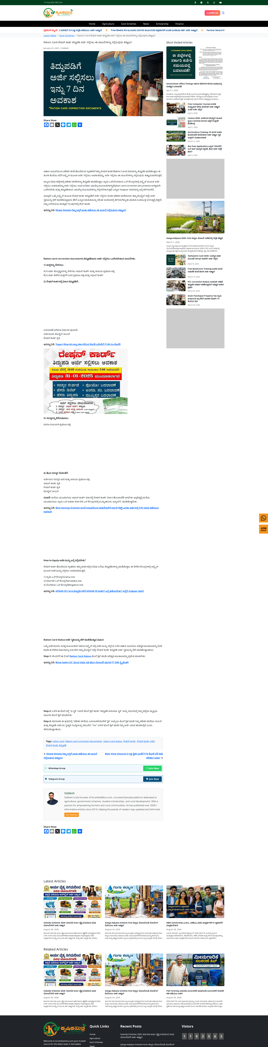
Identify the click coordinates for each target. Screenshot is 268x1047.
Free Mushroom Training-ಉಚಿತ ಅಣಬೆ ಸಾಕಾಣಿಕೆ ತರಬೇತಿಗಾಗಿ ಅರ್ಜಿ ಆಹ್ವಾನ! (205, 270)
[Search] (223, 13)
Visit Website (72, 814)
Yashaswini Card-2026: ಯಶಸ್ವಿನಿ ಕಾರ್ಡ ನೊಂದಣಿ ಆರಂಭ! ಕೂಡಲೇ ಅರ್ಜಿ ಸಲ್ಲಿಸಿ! (204, 257)
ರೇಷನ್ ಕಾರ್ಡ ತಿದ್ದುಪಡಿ (56, 745)
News (146, 23)
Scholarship (162, 23)
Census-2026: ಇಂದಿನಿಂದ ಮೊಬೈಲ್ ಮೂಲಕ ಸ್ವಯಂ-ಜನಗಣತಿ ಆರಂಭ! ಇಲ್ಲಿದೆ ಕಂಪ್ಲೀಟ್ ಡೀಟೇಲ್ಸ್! (205, 121)
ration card (58, 741)
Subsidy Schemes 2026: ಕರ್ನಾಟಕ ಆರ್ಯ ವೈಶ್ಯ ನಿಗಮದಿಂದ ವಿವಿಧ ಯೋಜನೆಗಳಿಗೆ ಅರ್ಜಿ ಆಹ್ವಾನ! (70, 924)
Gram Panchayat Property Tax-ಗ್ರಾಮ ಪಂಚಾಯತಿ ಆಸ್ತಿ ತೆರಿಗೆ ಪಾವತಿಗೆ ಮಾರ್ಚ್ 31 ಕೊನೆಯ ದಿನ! (205, 298)
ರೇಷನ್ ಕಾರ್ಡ (129, 741)
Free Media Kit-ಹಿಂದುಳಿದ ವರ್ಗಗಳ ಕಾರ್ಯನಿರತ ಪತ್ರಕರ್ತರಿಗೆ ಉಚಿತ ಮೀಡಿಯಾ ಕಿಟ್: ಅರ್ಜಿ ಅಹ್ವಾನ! (124, 30)
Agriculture (108, 23)
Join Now (154, 768)
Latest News (50, 35)
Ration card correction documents (83, 741)
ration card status (112, 741)
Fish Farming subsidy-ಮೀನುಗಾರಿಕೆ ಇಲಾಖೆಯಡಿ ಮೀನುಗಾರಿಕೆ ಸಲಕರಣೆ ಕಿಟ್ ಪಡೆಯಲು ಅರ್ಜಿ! (195, 992)
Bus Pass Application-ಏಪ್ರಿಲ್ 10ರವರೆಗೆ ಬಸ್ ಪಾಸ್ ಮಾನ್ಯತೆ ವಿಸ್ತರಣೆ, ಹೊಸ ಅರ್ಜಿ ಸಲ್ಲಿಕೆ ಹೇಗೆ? (205, 149)
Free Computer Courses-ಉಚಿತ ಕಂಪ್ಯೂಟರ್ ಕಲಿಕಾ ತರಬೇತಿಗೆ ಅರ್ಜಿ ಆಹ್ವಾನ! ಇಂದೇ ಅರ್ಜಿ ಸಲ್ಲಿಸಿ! (204, 107)
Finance (179, 23)
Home (92, 23)
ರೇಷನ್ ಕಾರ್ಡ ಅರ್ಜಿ (146, 741)
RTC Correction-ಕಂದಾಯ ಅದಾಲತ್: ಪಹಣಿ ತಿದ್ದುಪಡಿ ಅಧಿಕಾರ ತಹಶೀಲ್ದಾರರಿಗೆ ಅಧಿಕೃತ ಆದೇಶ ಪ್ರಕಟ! (206, 284)
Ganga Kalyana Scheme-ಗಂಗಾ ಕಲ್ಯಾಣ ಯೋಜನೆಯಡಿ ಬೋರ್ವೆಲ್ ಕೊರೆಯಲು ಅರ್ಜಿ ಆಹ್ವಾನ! (131, 924)
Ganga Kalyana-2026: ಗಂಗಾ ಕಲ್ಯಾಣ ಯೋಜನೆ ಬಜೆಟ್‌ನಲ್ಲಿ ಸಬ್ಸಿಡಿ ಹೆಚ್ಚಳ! (194, 238)
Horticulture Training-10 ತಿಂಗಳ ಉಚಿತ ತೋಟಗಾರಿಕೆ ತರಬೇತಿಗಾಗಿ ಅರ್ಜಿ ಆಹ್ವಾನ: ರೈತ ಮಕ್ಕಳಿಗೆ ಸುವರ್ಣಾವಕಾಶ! (205, 135)
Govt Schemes (128, 23)
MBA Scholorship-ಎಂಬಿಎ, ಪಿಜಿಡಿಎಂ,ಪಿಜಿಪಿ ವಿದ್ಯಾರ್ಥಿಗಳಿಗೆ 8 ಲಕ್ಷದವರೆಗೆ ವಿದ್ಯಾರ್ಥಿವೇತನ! (194, 924)
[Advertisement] (139, 12)
